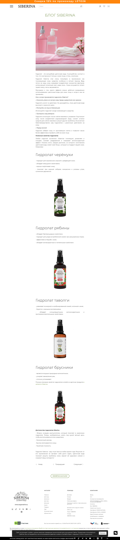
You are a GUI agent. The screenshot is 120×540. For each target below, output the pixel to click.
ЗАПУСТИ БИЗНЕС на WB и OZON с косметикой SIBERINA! (99, 501)
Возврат (69, 499)
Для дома (46, 503)
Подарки (46, 507)
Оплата (69, 497)
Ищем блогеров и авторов (96, 514)
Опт (91, 497)
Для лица (46, 497)
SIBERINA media (71, 515)
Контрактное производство (97, 499)
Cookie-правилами (85, 534)
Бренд (91, 495)
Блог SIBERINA (93, 506)
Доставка (69, 495)
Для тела (46, 501)
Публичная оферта (71, 501)
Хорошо (102, 533)
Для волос (46, 499)
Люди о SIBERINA (71, 511)
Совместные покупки (95, 508)
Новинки (46, 495)
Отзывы (69, 513)
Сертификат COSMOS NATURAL (97, 510)
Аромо (45, 505)
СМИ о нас (69, 509)
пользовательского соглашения (68, 528)
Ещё (45, 509)
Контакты (92, 504)
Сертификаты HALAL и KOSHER (98, 512)
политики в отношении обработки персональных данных (41, 528)
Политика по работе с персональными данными (76, 504)
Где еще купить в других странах (75, 507)
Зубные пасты (47, 513)
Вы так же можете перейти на (62, 523)
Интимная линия (48, 511)
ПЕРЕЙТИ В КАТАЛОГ (60, 476)
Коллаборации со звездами (97, 516)
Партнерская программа (96, 518)
